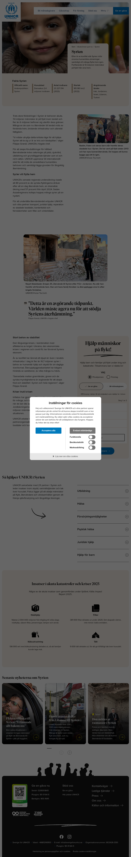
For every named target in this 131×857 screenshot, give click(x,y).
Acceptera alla (48, 430)
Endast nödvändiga (82, 430)
